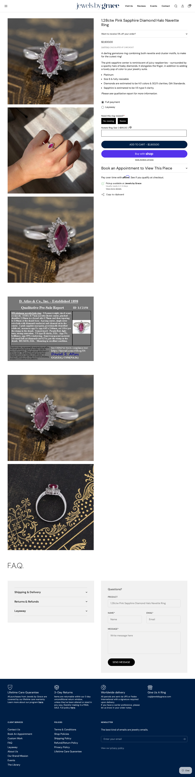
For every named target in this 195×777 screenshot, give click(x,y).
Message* (113, 629)
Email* (149, 613)
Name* (111, 613)
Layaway (110, 107)
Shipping (105, 47)
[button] (175, 6)
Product (113, 597)
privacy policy (117, 748)
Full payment (112, 102)
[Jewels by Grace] (97, 6)
